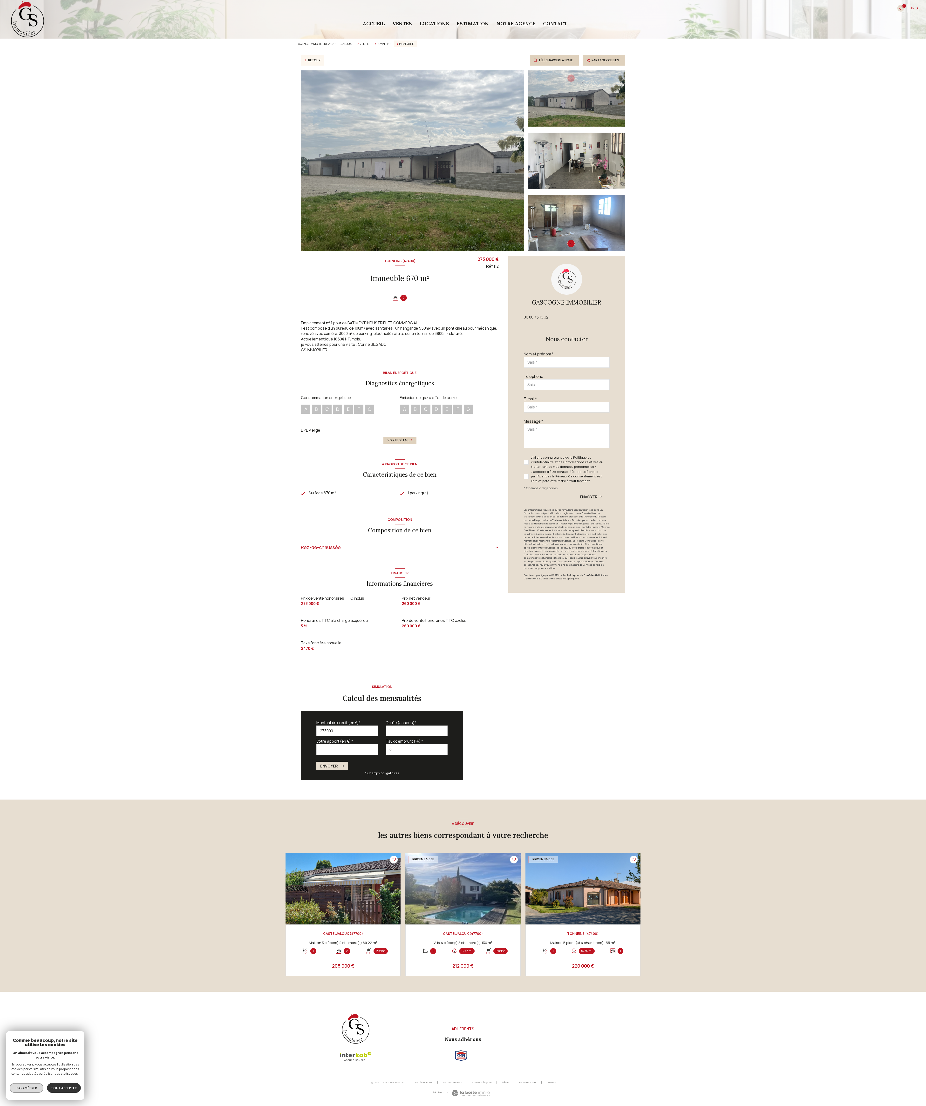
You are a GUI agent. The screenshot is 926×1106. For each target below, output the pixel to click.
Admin (506, 1082)
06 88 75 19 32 (536, 317)
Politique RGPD (528, 1082)
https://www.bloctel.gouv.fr (542, 561)
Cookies (551, 1082)
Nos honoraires (424, 1082)
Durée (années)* (401, 722)
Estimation (473, 23)
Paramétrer (26, 1088)
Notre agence (516, 23)
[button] (571, 243)
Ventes (402, 23)
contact (555, 23)
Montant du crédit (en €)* (338, 722)
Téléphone (533, 376)
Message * (533, 421)
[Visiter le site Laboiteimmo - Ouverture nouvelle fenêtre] (470, 1093)
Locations (434, 23)
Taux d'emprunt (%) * (404, 741)
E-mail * (530, 398)
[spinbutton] (417, 749)
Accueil (374, 23)
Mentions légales (481, 1082)
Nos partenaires (452, 1082)
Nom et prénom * (538, 354)
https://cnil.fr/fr (532, 544)
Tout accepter (64, 1088)
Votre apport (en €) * (334, 741)
